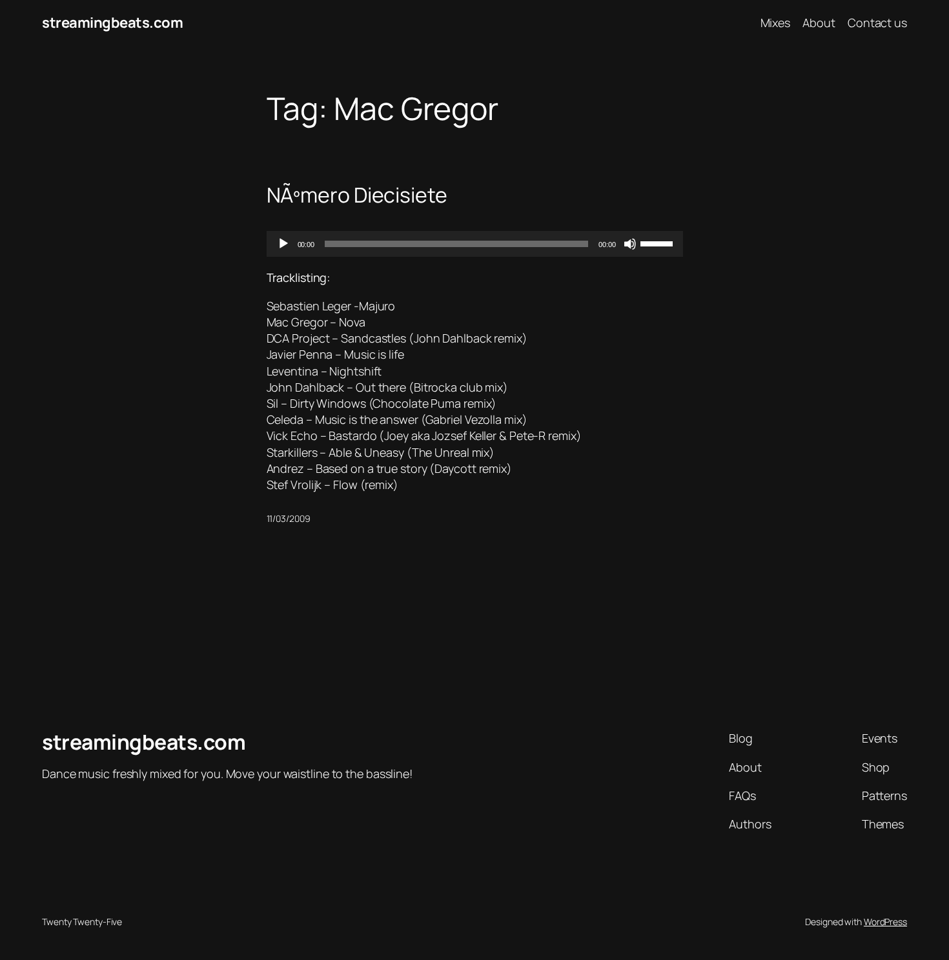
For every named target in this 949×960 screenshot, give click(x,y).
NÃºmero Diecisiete (357, 194)
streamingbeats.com (112, 22)
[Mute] (630, 243)
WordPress (885, 921)
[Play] (283, 243)
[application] (475, 244)
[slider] (658, 242)
